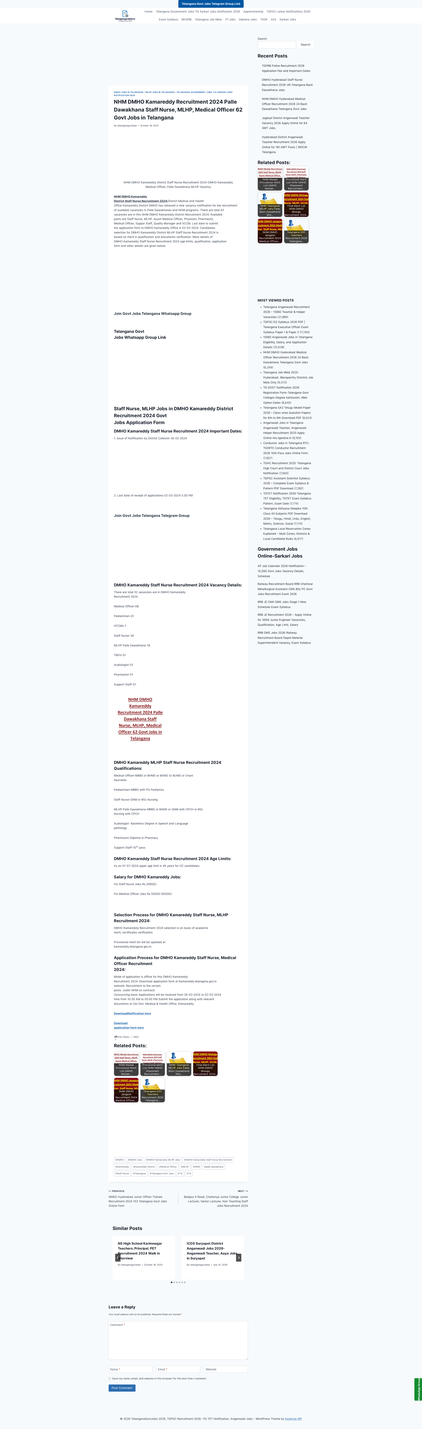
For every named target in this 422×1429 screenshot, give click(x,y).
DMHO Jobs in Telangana (129, 92)
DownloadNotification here (132, 1013)
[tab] (171, 1282)
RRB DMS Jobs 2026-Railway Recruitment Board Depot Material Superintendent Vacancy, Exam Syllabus (284, 637)
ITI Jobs (230, 19)
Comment (117, 1325)
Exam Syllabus (168, 19)
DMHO (119, 1159)
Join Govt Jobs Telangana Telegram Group (152, 515)
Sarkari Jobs (288, 19)
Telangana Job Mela (208, 19)
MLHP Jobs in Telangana (160, 92)
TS (189, 1173)
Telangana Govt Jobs (162, 1173)
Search (262, 38)
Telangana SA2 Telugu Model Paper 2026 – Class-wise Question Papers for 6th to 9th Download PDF (287, 412)
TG (180, 1173)
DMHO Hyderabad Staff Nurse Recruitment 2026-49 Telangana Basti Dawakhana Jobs (287, 84)
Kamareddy (122, 1166)
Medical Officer (168, 1166)
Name (115, 1369)
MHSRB (186, 19)
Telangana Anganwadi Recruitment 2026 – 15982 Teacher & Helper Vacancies (286, 312)
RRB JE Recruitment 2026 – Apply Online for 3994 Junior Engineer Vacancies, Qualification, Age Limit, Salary (284, 619)
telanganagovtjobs (127, 125)
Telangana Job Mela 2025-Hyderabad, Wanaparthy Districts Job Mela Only (288, 377)
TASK (264, 19)
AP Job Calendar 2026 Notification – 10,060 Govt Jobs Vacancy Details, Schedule (282, 571)
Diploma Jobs (248, 19)
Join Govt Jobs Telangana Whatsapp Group (152, 313)
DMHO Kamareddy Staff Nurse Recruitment (208, 1159)
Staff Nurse (122, 1173)
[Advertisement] (178, 61)
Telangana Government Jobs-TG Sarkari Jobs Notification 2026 (198, 11)
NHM (196, 1166)
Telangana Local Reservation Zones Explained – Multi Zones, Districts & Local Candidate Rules (287, 533)
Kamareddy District (144, 1166)
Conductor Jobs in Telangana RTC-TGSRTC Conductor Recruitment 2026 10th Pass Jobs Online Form (286, 448)
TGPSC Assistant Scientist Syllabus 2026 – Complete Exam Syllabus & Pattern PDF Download (286, 483)
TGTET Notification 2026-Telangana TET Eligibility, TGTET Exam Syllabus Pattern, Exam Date (287, 498)
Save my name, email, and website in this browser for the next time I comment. (159, 1378)
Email (162, 1369)
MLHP (185, 1166)
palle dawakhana (213, 1166)
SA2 (273, 19)
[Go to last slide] (118, 1258)
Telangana (139, 1173)
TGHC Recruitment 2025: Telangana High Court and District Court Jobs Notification (287, 468)
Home (148, 11)
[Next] (238, 1258)
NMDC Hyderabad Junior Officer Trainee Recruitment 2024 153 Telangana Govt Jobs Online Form (138, 1198)
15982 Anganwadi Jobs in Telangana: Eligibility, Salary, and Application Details (288, 342)
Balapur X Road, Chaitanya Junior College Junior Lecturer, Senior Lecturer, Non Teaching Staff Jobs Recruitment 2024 (216, 1198)
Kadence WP (293, 1418)
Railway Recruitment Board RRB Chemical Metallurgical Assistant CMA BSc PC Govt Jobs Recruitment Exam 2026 (285, 589)
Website (211, 1369)
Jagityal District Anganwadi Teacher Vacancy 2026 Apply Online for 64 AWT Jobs (286, 123)
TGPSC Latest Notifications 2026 (288, 11)
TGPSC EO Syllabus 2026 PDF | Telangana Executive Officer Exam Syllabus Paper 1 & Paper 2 (285, 327)
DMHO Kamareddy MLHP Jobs (163, 1159)
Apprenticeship (253, 11)
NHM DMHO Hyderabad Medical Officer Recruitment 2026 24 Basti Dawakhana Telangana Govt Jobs (284, 104)
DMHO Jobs (135, 1159)
